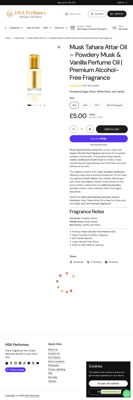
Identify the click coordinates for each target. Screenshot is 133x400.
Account (99, 13)
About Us (53, 349)
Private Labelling (56, 369)
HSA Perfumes (32, 395)
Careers (52, 381)
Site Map (52, 377)
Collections (19, 38)
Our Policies (54, 357)
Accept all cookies (108, 383)
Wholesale (53, 365)
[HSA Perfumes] (26, 14)
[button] (117, 14)
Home (7, 38)
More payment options (98, 144)
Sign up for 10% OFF (66, 3)
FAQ (50, 373)
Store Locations (56, 361)
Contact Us (54, 353)
